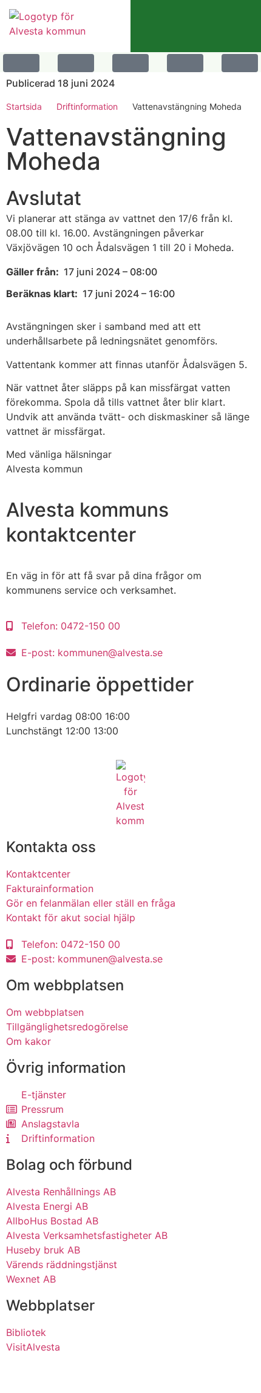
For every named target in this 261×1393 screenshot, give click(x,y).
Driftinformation (87, 106)
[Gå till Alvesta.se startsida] (50, 26)
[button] (21, 62)
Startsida (24, 106)
